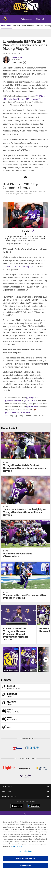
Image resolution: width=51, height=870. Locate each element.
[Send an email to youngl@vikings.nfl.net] (24, 62)
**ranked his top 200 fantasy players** (19, 266)
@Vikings (30, 397)
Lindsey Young (17, 57)
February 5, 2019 (36, 415)
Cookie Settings (25, 851)
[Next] (33, 230)
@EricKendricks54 (13, 400)
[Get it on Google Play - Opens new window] (34, 807)
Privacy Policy (16, 846)
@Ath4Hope (31, 406)
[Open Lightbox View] (25, 223)
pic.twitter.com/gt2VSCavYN (17, 412)
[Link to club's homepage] (5, 18)
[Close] (48, 818)
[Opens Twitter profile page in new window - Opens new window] (16, 62)
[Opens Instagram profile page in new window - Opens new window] (20, 62)
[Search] (43, 19)
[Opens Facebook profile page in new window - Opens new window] (13, 62)
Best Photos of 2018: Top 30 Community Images (22, 185)
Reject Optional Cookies (25, 858)
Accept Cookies (26, 865)
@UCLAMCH (29, 400)
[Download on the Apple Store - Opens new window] (17, 806)
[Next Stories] (45, 659)
